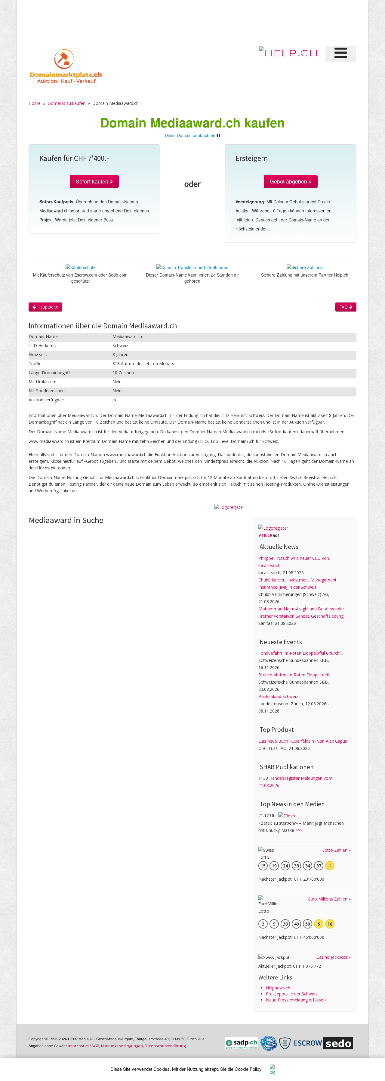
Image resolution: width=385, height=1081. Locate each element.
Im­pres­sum (78, 1045)
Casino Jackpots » (333, 957)
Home (35, 103)
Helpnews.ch (278, 988)
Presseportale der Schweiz (291, 994)
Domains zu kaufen (66, 103)
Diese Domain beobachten (190, 135)
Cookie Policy (248, 1069)
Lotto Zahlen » (336, 850)
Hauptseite (47, 307)
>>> (299, 830)
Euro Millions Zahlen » (329, 899)
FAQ (344, 307)
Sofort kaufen (93, 181)
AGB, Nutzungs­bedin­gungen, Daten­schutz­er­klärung (138, 1045)
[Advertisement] (255, 22)
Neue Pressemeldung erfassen (296, 1000)
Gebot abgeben (289, 181)
